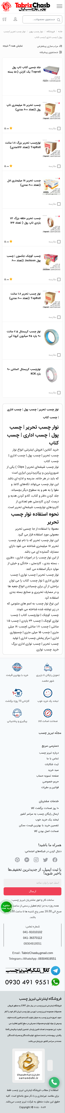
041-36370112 (32, 938)
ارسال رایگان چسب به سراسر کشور (39, 814)
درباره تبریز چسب (49, 753)
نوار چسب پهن (36, 31)
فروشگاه (51, 31)
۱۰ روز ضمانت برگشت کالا (45, 808)
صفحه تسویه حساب (47, 776)
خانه (60, 31)
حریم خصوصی (50, 781)
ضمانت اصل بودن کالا (46, 831)
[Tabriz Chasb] (32, 6)
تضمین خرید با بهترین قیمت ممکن (39, 825)
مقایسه (52, 91)
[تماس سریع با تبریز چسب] (54, 1082)
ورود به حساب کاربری (15, 19)
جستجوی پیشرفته (49, 52)
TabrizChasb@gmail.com (37, 953)
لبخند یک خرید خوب (47, 820)
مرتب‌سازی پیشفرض (47, 46)
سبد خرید (53, 770)
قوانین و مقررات (50, 787)
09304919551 (47, 959)
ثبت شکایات (52, 764)
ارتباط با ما (6, 906)
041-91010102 (32, 932)
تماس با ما (53, 758)
